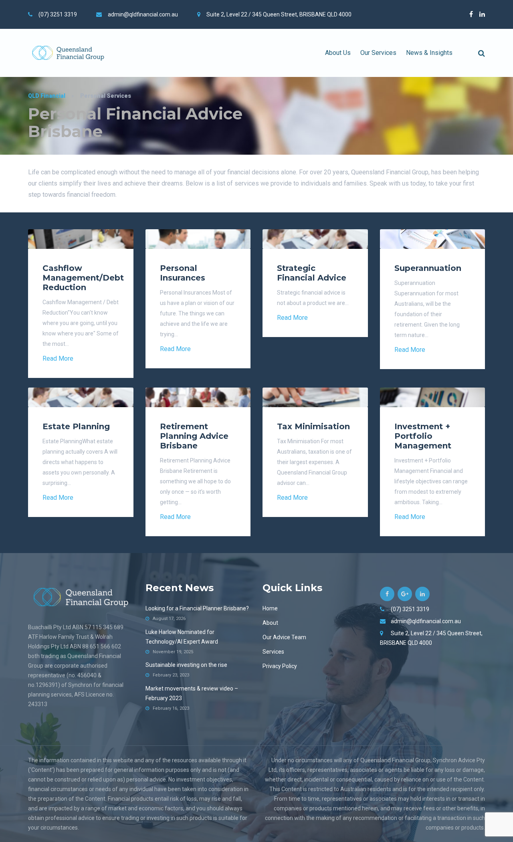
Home (270, 608)
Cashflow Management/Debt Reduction (83, 277)
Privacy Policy (280, 666)
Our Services (378, 53)
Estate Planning (76, 426)
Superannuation (427, 268)
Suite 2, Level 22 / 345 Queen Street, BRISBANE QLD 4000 (278, 14)
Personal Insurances (182, 273)
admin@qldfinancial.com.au (143, 14)
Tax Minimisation (313, 426)
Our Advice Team (284, 637)
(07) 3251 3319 (57, 14)
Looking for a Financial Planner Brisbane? (197, 608)
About (270, 623)
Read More (57, 358)
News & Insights (429, 53)
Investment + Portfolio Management (422, 436)
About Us (338, 53)
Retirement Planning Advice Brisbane (194, 436)
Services (273, 651)
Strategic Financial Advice (311, 273)
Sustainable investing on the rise (186, 665)
